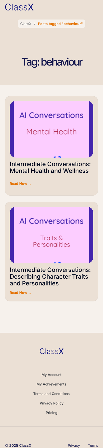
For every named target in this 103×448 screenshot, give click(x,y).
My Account (52, 374)
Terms (93, 445)
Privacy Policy (52, 403)
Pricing (52, 412)
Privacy (74, 445)
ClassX (26, 24)
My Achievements (51, 384)
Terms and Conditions (51, 393)
